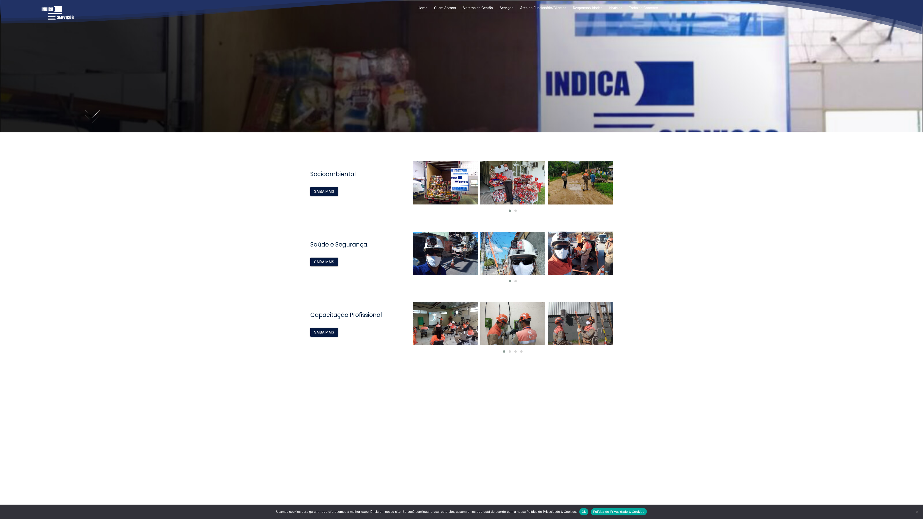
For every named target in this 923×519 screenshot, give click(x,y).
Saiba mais (324, 191)
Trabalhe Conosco (643, 8)
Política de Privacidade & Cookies (618, 511)
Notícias (615, 8)
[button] (510, 210)
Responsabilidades (588, 8)
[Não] (917, 511)
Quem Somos (445, 8)
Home (422, 8)
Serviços (506, 8)
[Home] (57, 17)
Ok (584, 511)
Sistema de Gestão (478, 8)
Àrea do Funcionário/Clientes (543, 8)
